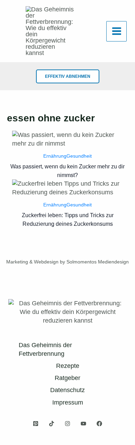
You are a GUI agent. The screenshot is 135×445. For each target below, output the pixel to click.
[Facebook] (99, 423)
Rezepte (67, 365)
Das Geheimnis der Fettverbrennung (45, 349)
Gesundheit (79, 156)
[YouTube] (83, 423)
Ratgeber (67, 377)
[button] (68, 76)
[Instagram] (67, 423)
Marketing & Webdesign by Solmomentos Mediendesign (67, 262)
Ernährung (54, 156)
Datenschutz (67, 390)
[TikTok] (51, 423)
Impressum (67, 402)
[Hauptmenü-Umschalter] (116, 31)
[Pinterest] (35, 423)
